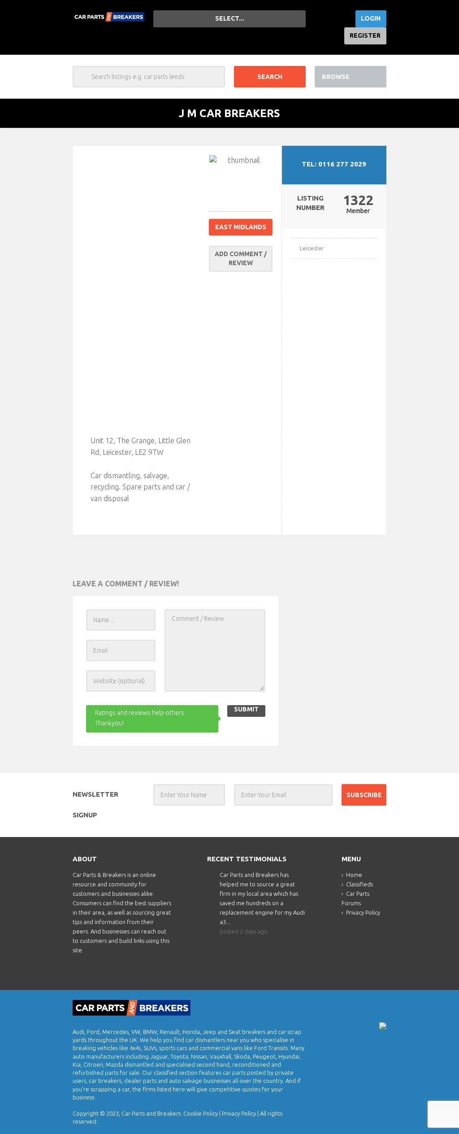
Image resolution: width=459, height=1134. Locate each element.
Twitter (363, 1005)
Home (354, 875)
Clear (214, 76)
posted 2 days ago (244, 931)
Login (371, 18)
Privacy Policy (363, 912)
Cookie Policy (200, 1113)
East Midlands (240, 227)
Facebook (379, 1005)
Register (365, 35)
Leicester (312, 248)
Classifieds (359, 884)
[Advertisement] (145, 289)
